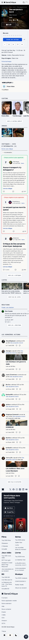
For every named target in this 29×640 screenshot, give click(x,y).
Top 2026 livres (20, 556)
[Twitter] (10, 490)
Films (10, 7)
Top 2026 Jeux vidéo (6, 556)
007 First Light (6, 560)
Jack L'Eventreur (11, 374)
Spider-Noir (18, 542)
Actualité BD (5, 588)
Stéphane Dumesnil (12, 414)
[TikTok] (20, 490)
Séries (18, 537)
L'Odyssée (5, 546)
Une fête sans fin (7, 580)
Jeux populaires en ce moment (7, 570)
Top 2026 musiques (21, 578)
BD (3, 574)
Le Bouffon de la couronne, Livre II (20, 564)
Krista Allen (5, 116)
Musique (19, 574)
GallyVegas (16, 161)
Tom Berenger (17, 116)
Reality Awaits (19, 584)
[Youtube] (26, 490)
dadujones (16, 238)
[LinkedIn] (23, 490)
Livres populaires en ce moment (20, 569)
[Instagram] (17, 490)
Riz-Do (8, 384)
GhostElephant (10, 341)
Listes (4, 280)
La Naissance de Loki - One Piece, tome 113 (7, 584)
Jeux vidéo (6, 553)
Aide (3, 606)
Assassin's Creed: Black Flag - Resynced (7, 564)
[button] (26, 2)
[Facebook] (14, 490)
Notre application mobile (9, 600)
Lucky (17, 545)
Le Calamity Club (20, 560)
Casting (5, 98)
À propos (4, 598)
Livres (18, 553)
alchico (8, 404)
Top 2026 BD (6, 577)
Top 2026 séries (20, 540)
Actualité (4, 549)
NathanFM (9, 394)
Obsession (5, 543)
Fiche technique (6, 61)
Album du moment (21, 588)
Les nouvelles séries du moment (20, 548)
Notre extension (6, 603)
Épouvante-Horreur (18, 55)
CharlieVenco (16, 201)
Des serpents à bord (22, 7)
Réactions (6, 305)
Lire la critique (7, 188)
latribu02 (9, 447)
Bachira (8, 438)
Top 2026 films (6, 540)
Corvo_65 (9, 457)
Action (14, 7)
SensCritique (5, 7)
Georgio (8, 351)
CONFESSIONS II (20, 581)
